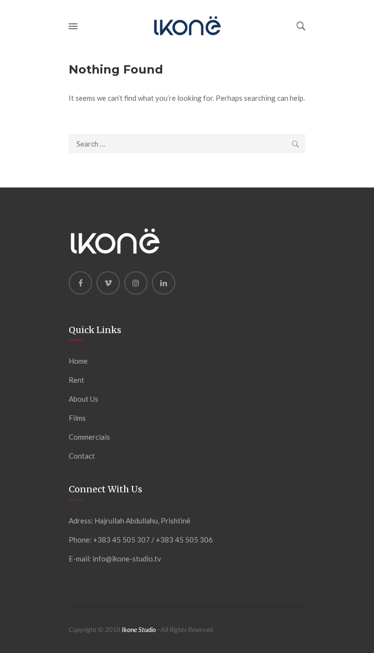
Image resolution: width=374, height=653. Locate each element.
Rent (76, 379)
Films (77, 417)
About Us (83, 398)
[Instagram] (136, 283)
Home (78, 360)
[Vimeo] (108, 283)
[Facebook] (80, 283)
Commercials (89, 436)
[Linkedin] (163, 283)
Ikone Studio (139, 629)
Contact (82, 455)
